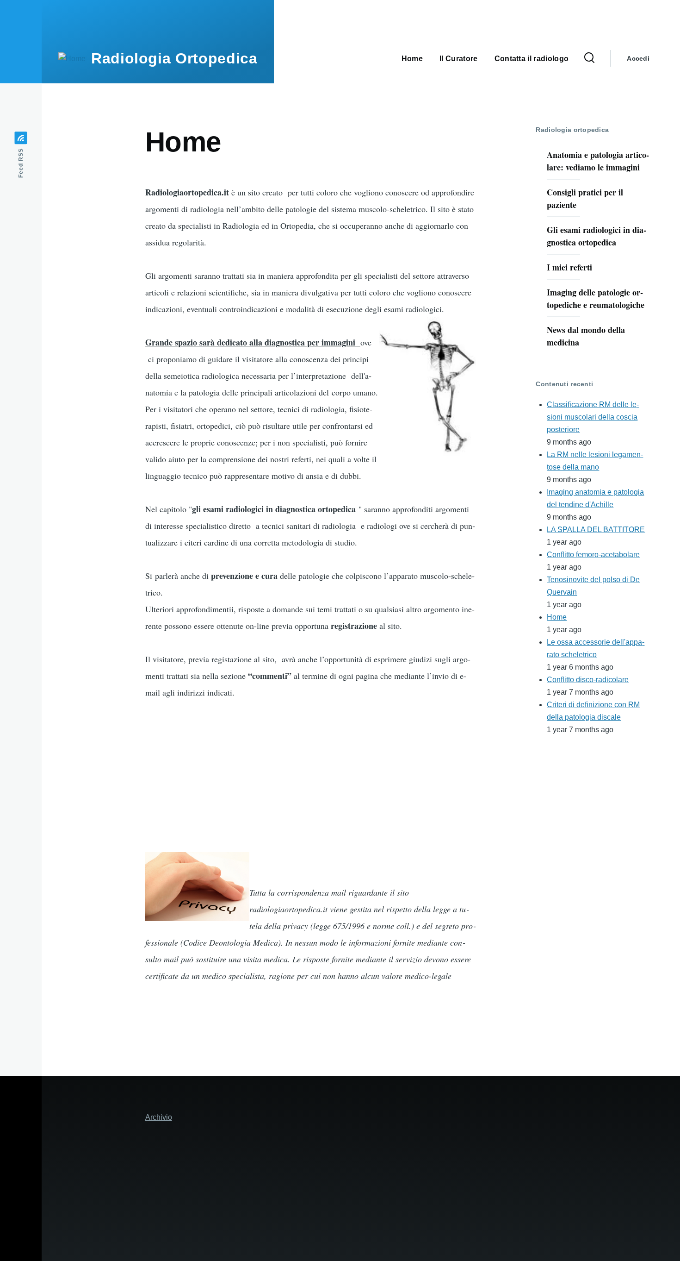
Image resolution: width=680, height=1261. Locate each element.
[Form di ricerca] (589, 58)
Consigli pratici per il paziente (585, 198)
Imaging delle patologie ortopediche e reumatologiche (595, 298)
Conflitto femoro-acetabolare (593, 554)
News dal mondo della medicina (586, 336)
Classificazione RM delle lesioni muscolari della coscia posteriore (593, 417)
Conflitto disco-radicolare (588, 680)
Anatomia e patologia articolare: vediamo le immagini (598, 161)
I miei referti (569, 267)
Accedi (638, 58)
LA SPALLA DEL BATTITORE (596, 529)
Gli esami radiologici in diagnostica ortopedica (596, 236)
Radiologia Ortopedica (174, 58)
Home (557, 617)
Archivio (158, 1117)
